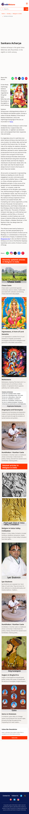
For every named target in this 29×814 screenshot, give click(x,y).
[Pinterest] (10, 799)
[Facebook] (21, 795)
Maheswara (6, 379)
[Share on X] (19, 78)
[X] (25, 795)
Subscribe (14, 737)
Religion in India (17, 13)
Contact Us (6, 796)
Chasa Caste (6, 285)
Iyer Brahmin (7, 582)
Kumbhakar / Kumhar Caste (13, 452)
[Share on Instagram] (16, 78)
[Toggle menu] (27, 3)
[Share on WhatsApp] (12, 78)
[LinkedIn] (14, 799)
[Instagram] (18, 799)
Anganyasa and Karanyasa (12, 410)
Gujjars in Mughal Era (10, 675)
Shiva (11, 122)
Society (9, 13)
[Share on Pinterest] (26, 78)
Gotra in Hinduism (9, 714)
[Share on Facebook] (23, 78)
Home (3, 13)
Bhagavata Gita (5, 239)
